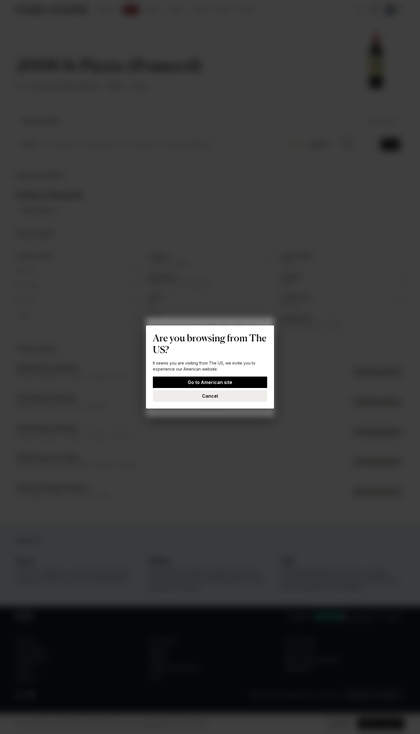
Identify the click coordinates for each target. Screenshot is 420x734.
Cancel (210, 396)
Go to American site (210, 382)
